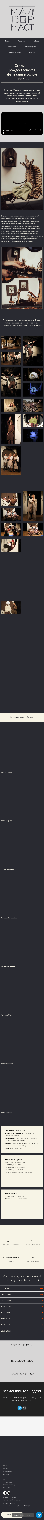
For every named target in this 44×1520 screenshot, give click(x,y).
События (36, 41)
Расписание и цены (15, 52)
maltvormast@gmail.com (12, 1500)
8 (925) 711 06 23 (9, 1503)
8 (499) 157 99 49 (9, 1497)
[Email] (24, 1408)
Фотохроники (12, 46)
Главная (7, 41)
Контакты (32, 52)
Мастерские (21, 41)
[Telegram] (20, 1408)
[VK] (8, 1493)
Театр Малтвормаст (30, 46)
